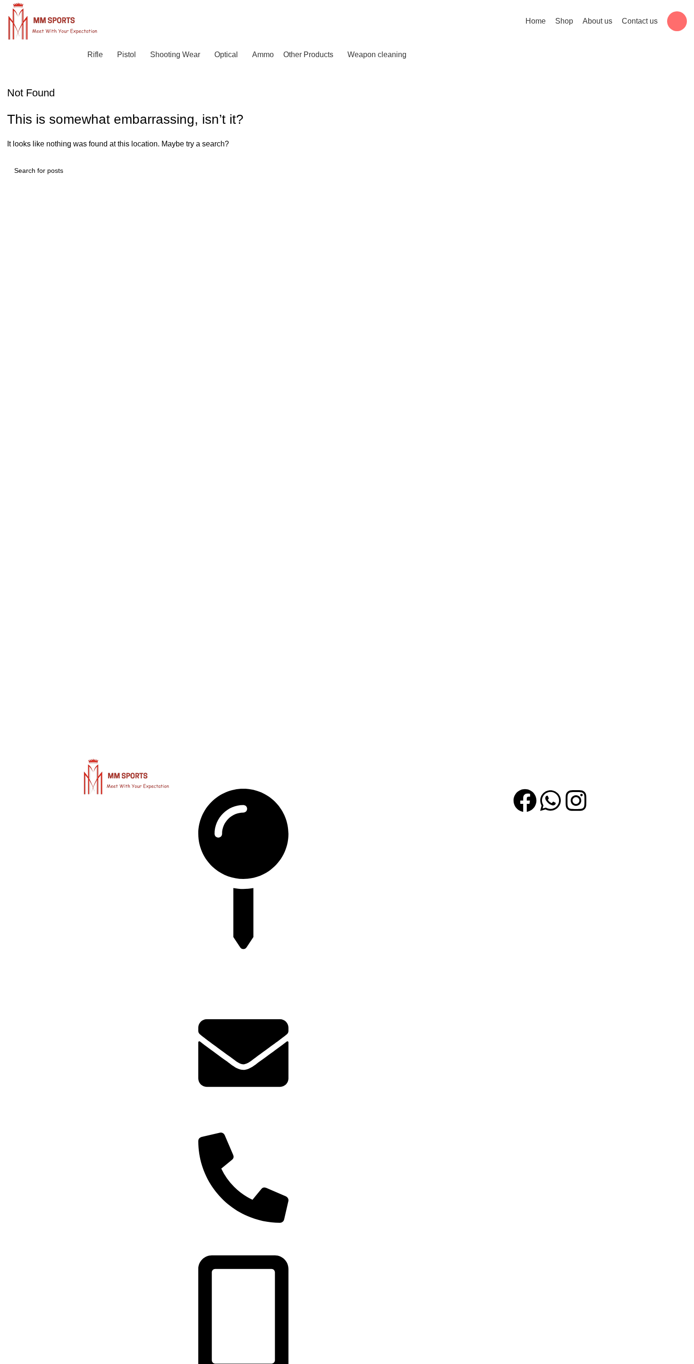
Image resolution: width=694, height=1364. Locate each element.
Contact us (325, 843)
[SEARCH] (676, 170)
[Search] (677, 21)
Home (317, 799)
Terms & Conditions (448, 799)
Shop (316, 865)
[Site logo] (52, 21)
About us (322, 821)
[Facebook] (525, 800)
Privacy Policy (439, 821)
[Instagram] (576, 800)
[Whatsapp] (550, 800)
